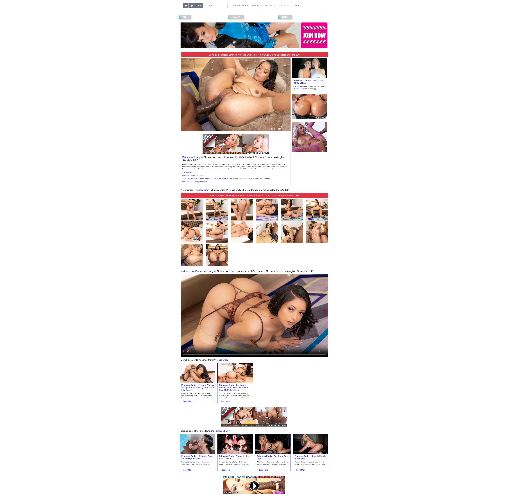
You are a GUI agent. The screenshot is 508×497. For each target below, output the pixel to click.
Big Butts (191, 178)
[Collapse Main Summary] (187, 172)
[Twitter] (192, 5)
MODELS (234, 5)
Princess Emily (191, 157)
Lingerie (251, 178)
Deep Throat (227, 178)
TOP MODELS (267, 5)
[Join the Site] (236, 144)
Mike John (259, 178)
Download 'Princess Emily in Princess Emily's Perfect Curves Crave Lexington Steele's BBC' (254, 54)
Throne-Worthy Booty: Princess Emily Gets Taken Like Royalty (198, 387)
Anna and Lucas (301, 80)
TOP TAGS (283, 5)
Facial (235, 178)
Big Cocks (200, 178)
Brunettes (217, 178)
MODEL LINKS (249, 5)
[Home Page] (186, 5)
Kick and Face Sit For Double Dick (197, 457)
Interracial (243, 178)
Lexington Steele (200, 182)
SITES (294, 5)
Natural (267, 178)
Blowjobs (208, 178)
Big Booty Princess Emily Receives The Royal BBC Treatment (233, 387)
